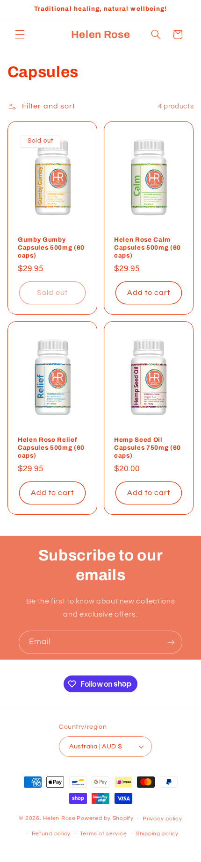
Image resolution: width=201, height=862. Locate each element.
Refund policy (51, 833)
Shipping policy (157, 833)
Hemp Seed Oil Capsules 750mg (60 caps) (147, 447)
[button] (19, 34)
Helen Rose (59, 818)
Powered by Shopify (105, 818)
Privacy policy (162, 818)
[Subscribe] (171, 642)
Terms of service (103, 833)
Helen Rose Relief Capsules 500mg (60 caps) (51, 447)
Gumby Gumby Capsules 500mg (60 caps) (51, 247)
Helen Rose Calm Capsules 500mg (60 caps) (147, 247)
